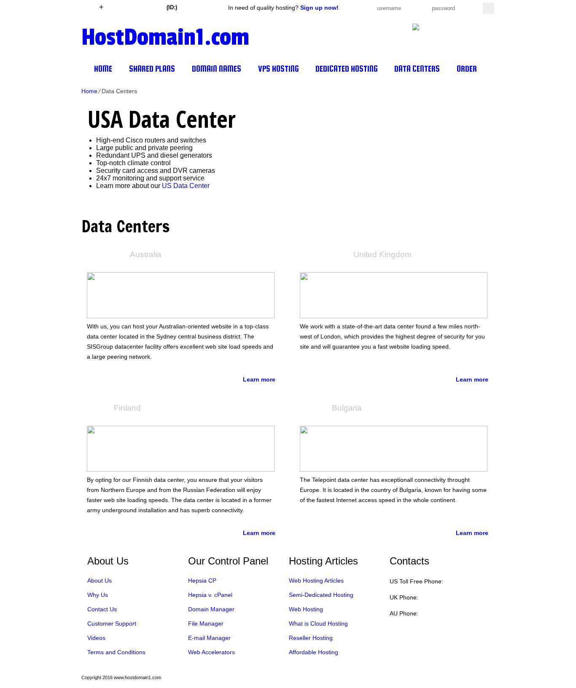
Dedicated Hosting (346, 68)
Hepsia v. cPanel (210, 594)
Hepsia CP (202, 580)
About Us (99, 580)
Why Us (97, 594)
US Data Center (186, 185)
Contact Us (102, 609)
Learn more (259, 379)
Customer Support (111, 623)
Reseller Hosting (311, 637)
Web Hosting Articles (316, 580)
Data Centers (417, 68)
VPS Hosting (278, 68)
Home (103, 68)
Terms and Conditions (116, 652)
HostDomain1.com (165, 36)
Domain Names (216, 68)
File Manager (205, 623)
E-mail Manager (209, 637)
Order (467, 68)
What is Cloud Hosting (318, 623)
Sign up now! (319, 7)
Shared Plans (152, 68)
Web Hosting (306, 609)
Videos (96, 637)
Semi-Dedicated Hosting (321, 594)
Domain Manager (211, 609)
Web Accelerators (211, 652)
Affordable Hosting (313, 652)
